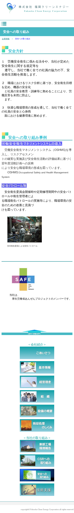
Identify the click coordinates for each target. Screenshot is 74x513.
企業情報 (5, 39)
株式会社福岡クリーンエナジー (37, 8)
